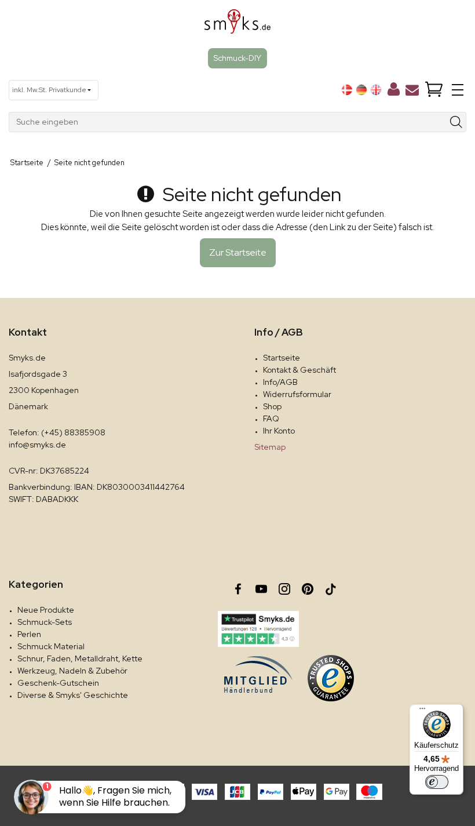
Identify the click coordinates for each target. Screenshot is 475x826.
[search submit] (456, 122)
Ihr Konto (279, 430)
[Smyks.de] (237, 25)
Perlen (29, 634)
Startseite (281, 357)
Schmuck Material (51, 646)
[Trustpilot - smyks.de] (258, 629)
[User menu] (394, 91)
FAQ (271, 418)
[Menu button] (457, 90)
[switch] (436, 782)
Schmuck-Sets (44, 622)
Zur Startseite (237, 252)
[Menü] (422, 711)
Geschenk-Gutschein (58, 683)
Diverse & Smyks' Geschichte (72, 695)
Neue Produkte (45, 610)
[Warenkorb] (434, 90)
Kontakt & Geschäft (299, 370)
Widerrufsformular (297, 394)
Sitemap (270, 447)
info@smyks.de (37, 444)
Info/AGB (280, 382)
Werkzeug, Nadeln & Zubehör (72, 670)
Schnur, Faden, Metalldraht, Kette (79, 658)
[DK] (347, 90)
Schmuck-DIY (237, 58)
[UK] (376, 90)
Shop (272, 406)
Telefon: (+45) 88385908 (57, 432)
